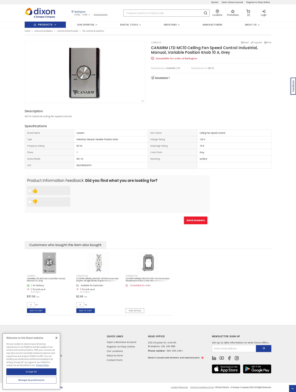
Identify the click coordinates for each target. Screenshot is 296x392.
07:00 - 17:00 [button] (80, 14)
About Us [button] (251, 24)
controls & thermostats (67, 30)
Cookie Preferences (179, 387)
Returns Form (115, 355)
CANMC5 (31, 275)
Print (269, 42)
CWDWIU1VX (132, 275)
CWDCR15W (82, 275)
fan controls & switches (93, 30)
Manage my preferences (31, 380)
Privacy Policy (42, 365)
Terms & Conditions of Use (202, 387)
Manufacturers (212, 24)
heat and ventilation (44, 30)
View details (135, 310)
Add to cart (36, 310)
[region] (31, 361)
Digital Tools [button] (129, 24)
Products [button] (45, 24)
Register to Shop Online (258, 2)
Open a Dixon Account (232, 2)
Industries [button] (170, 24)
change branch (100, 14)
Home (27, 30)
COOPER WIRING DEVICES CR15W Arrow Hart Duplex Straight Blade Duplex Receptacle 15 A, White (98, 280)
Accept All (31, 371)
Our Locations (115, 351)
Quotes (215, 2)
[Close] (56, 337)
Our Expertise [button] (85, 24)
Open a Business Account (121, 342)
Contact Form (114, 360)
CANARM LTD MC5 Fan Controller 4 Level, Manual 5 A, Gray (46, 279)
